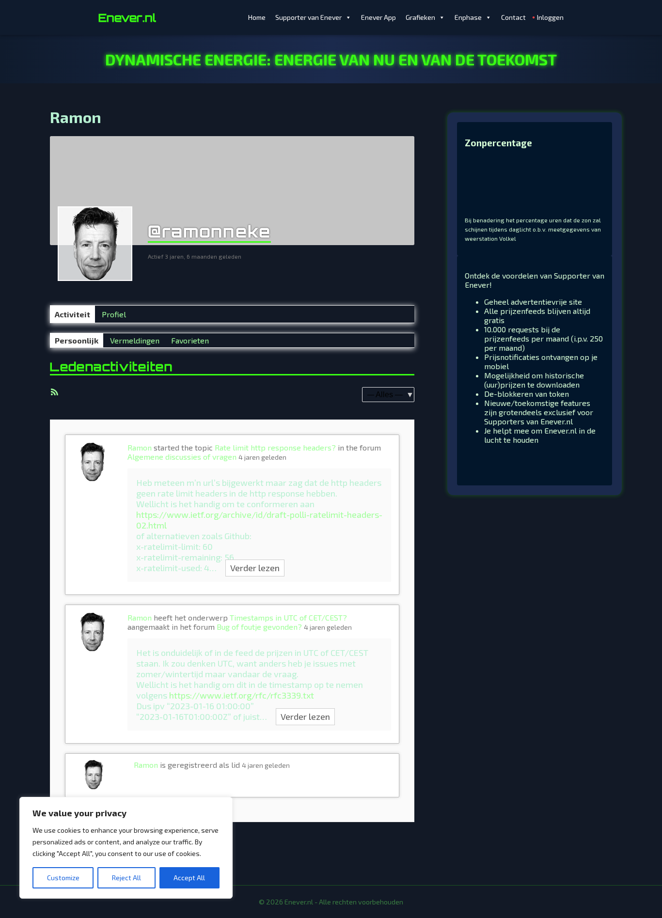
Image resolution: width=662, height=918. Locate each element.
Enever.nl (127, 17)
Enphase (468, 17)
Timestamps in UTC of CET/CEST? (288, 617)
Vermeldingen (134, 340)
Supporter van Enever (308, 17)
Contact (513, 17)
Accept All (189, 877)
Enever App (378, 17)
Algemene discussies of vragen (181, 456)
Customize (63, 877)
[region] (126, 848)
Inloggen (550, 17)
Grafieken (420, 17)
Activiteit (72, 314)
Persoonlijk (76, 340)
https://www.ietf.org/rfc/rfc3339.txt (241, 695)
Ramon (139, 447)
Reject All (126, 877)
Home (257, 17)
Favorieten (190, 340)
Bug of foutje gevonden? (259, 626)
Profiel (114, 314)
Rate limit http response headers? (275, 447)
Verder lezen (255, 567)
